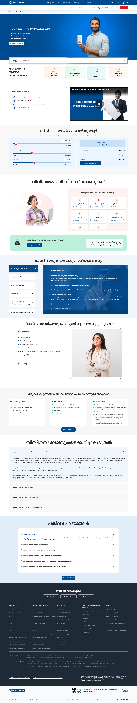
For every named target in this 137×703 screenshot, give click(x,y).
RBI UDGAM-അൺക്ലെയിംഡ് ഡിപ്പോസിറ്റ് (42, 634)
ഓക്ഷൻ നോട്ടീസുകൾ (62, 641)
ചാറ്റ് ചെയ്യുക (69, 596)
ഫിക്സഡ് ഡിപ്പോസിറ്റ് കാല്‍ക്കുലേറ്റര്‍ (35, 666)
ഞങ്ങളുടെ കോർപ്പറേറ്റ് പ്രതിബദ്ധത (17, 644)
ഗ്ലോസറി (99, 699)
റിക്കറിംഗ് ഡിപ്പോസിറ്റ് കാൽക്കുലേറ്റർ (53, 666)
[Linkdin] (127, 700)
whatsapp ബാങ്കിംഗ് (86, 636)
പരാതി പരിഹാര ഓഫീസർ (111, 619)
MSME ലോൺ (88, 657)
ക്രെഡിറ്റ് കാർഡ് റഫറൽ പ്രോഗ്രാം (41, 648)
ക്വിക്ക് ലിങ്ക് (35, 609)
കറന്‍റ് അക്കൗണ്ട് (116, 655)
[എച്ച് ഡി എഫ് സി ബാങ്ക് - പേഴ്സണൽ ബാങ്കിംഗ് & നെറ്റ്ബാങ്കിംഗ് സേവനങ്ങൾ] (17, 690)
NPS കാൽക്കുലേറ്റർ (87, 666)
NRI (53, 2)
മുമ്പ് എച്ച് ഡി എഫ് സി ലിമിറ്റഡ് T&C (17, 648)
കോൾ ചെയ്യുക (51, 596)
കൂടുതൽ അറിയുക (85, 206)
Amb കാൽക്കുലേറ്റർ (66, 663)
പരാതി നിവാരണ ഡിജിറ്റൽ (112, 616)
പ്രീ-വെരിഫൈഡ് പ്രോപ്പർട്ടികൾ (83, 655)
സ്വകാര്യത (59, 699)
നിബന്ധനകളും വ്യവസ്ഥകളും (48, 699)
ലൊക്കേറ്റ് (86, 596)
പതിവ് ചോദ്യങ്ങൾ (22, 107)
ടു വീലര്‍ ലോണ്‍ (55, 655)
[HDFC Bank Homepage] (9, 12)
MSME (81, 2)
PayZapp (65, 657)
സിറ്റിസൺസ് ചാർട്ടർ (110, 609)
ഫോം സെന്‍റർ (60, 644)
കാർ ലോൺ (38, 655)
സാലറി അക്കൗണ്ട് (107, 655)
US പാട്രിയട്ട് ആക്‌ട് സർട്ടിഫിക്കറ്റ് (40, 623)
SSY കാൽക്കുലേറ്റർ (94, 663)
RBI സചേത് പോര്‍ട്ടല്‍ (37, 641)
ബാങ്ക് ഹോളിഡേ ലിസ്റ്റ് (62, 616)
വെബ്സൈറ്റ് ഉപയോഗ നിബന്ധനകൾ (86, 699)
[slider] (16, 144)
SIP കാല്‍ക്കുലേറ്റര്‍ (113, 663)
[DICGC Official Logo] (79, 690)
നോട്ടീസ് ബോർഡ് (61, 623)
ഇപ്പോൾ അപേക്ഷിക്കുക (112, 290)
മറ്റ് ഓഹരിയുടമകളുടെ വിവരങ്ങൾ (16, 619)
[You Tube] (121, 700)
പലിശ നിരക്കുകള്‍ (61, 626)
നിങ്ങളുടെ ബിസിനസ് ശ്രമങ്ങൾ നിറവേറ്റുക (98, 192)
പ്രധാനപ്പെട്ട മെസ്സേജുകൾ (39, 626)
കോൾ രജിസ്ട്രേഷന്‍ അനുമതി (88, 625)
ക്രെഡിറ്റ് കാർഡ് (40, 657)
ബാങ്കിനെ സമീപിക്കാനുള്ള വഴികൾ (65, 634)
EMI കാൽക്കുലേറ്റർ (31, 661)
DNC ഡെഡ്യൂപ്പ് (109, 626)
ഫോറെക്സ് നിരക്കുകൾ (62, 630)
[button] (107, 7)
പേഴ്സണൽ (46, 2)
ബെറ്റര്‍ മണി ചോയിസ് (81, 7)
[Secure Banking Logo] (125, 690)
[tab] (23, 268)
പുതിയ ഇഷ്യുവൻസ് (38, 612)
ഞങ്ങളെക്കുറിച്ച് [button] (107, 2)
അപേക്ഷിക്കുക (76, 206)
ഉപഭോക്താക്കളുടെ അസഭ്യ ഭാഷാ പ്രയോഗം (116, 623)
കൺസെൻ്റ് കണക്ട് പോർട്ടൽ (70, 699)
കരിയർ (10, 616)
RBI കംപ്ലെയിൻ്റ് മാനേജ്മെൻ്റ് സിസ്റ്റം (42, 637)
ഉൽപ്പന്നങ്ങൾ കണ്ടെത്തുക (55, 7)
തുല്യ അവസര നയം (111, 634)
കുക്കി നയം (36, 699)
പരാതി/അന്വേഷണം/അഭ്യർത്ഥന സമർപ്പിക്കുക (92, 611)
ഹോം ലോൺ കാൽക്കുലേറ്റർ (33, 663)
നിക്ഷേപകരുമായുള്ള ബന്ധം (15, 612)
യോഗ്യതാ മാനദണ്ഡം (23, 100)
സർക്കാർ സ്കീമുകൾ (89, 3)
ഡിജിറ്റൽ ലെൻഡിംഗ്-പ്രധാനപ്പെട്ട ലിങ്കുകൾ (116, 630)
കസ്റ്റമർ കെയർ (85, 618)
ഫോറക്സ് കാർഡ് (58, 657)
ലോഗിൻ (123, 7)
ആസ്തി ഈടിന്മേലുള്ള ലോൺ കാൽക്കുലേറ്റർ (50, 663)
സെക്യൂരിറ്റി (36, 619)
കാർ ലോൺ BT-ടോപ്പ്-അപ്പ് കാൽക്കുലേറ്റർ (72, 666)
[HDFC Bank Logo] (17, 2)
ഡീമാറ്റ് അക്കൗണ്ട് (30, 657)
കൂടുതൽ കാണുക (68, 669)
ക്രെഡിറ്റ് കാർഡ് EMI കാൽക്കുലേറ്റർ (80, 663)
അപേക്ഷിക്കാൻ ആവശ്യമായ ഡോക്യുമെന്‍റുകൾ (30, 104)
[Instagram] (118, 700)
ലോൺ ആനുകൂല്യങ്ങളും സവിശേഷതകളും (29, 97)
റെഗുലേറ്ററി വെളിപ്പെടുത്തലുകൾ (16, 641)
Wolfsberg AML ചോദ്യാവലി (112, 612)
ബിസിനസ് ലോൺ (46, 655)
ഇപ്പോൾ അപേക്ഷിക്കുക (15, 43)
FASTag (70, 657)
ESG (10, 630)
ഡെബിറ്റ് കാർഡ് (48, 657)
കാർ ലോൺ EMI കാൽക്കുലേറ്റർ (61, 661)
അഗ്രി (75, 2)
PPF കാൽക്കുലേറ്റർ (103, 663)
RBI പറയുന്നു (36, 630)
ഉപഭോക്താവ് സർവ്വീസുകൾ (64, 612)
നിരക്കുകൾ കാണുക (33, 245)
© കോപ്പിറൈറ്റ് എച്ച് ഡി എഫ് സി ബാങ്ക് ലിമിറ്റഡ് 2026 (21, 699)
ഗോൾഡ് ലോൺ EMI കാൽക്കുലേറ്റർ (108, 661)
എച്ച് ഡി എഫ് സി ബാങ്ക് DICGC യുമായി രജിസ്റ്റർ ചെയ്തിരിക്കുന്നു (100, 689)
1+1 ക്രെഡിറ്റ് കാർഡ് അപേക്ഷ (40, 644)
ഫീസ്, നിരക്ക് (60, 609)
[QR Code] (73, 690)
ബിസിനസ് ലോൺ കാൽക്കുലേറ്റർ (91, 661)
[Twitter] (124, 700)
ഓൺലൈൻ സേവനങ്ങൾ (63, 619)
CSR (9, 634)
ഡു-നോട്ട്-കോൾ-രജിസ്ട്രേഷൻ (88, 628)
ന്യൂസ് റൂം (11, 623)
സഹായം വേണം (68, 7)
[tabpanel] (85, 289)
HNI (58, 2)
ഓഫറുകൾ (90, 7)
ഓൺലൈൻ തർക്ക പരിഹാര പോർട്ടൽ (17, 637)
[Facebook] (114, 700)
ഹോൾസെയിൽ (66, 2)
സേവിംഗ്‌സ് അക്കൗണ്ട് (97, 655)
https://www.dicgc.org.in (89, 691)
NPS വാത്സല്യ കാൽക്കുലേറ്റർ (99, 666)
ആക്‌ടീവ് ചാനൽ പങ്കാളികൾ (88, 621)
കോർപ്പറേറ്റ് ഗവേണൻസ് (14, 626)
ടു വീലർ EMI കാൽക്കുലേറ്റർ (76, 661)
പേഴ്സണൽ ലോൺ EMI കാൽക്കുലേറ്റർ (45, 661)
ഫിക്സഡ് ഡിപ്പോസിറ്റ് (78, 657)
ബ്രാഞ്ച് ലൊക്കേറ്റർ (86, 632)
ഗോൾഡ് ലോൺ (64, 655)
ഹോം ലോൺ (72, 655)
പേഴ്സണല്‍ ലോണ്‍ (30, 655)
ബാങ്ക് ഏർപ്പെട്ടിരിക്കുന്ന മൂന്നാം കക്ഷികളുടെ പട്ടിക (44, 616)
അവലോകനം (12, 609)
